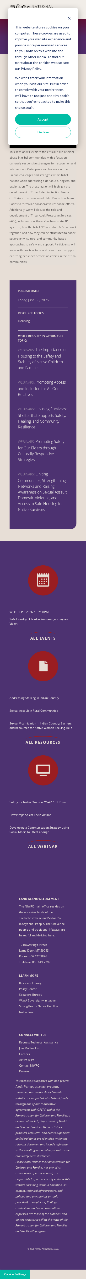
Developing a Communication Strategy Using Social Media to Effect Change (39, 830)
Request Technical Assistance (38, 1042)
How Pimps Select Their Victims (30, 815)
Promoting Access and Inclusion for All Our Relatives (42, 388)
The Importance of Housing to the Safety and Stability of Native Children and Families (42, 358)
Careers (24, 1054)
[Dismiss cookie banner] (69, 18)
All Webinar (43, 846)
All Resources (43, 742)
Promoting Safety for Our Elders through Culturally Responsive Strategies (41, 450)
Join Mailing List (29, 1048)
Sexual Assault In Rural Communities (34, 711)
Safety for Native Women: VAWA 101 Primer (39, 802)
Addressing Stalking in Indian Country (34, 698)
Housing (24, 321)
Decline (43, 132)
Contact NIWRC (29, 1065)
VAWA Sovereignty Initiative (37, 1000)
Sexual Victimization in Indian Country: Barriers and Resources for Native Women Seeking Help (41, 725)
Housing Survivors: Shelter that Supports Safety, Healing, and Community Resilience (42, 418)
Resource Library (30, 983)
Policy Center (28, 989)
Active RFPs (26, 1060)
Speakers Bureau (30, 995)
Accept (43, 119)
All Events (43, 638)
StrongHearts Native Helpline (38, 1006)
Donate (24, 1071)
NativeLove (26, 1012)
